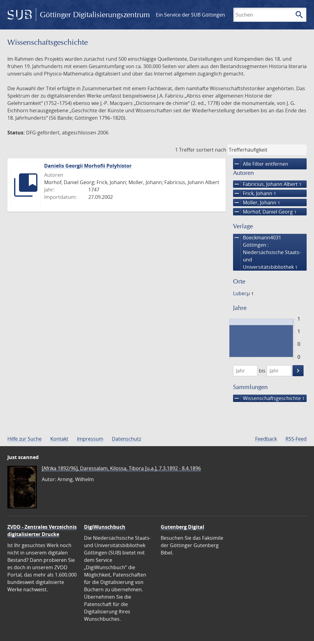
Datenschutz (126, 438)
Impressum (90, 438)
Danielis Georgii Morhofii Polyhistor (88, 165)
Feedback (266, 438)
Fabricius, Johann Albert (267, 184)
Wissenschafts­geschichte (268, 398)
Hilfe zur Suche (24, 438)
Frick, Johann (254, 193)
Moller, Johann (256, 202)
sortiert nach (211, 149)
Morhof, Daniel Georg (265, 211)
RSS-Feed (296, 438)
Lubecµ (243, 293)
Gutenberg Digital (182, 526)
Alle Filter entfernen (260, 164)
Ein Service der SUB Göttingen (190, 14)
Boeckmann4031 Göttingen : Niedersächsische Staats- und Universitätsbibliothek (267, 252)
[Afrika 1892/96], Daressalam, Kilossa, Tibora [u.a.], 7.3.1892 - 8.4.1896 (121, 468)
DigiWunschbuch (104, 526)
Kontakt (59, 438)
